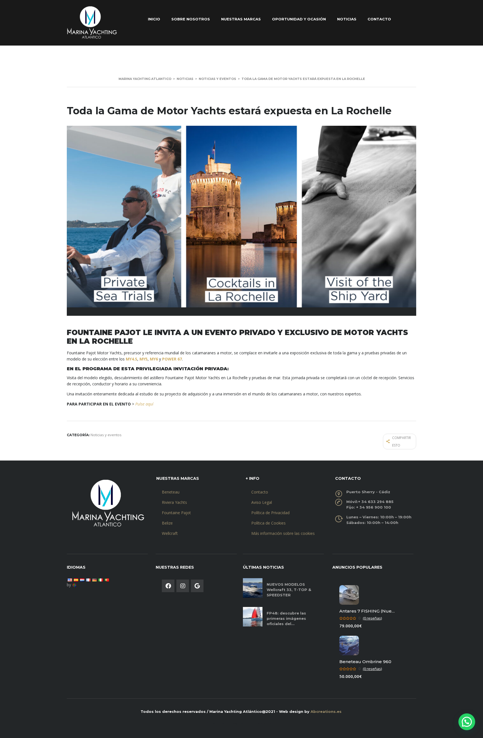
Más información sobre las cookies (283, 533)
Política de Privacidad (270, 512)
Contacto (379, 19)
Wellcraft (170, 533)
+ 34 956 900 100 (373, 507)
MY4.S (131, 359)
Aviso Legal (261, 502)
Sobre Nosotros (190, 19)
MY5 (143, 359)
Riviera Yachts (174, 502)
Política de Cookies (268, 523)
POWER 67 (172, 359)
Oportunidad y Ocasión (299, 19)
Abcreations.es (326, 711)
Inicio (154, 19)
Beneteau (170, 492)
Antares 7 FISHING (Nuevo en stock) (367, 611)
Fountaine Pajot (176, 512)
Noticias (346, 19)
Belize (167, 523)
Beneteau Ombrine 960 (365, 661)
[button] (466, 721)
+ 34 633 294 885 (376, 501)
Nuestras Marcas (241, 19)
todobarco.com (261, 723)
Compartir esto (401, 441)
